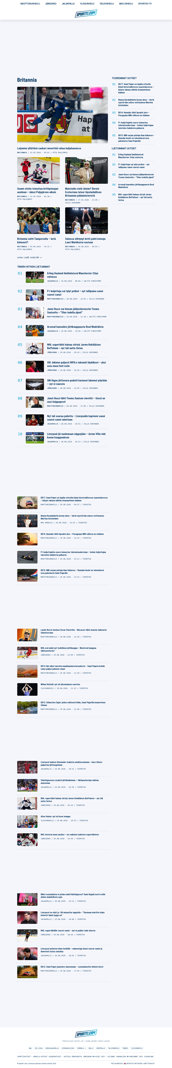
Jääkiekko (50, 3)
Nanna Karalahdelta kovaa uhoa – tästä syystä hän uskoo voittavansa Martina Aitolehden (72, 517)
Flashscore (148, 1057)
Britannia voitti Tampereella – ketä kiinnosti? (36, 240)
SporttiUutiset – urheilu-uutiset (32, 1057)
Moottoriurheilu (30, 3)
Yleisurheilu (87, 3)
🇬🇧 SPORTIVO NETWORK (133, 1064)
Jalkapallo (68, 3)
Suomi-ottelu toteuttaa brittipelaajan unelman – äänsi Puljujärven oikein (37, 190)
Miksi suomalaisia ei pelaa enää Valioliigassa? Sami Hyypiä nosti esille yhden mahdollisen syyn (73, 895)
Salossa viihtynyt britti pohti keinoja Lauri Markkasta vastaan (85, 240)
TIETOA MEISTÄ (116, 1064)
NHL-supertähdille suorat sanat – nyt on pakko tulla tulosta (68, 930)
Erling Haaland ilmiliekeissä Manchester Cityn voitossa (72, 275)
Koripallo (100, 1048)
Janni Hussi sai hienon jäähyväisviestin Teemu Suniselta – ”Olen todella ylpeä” (73, 310)
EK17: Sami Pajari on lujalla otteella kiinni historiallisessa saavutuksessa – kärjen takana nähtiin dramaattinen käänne (74, 499)
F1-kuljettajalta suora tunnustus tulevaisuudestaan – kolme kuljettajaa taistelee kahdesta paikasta (73, 553)
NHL (30, 1048)
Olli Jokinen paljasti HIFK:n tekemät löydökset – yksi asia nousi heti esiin (76, 364)
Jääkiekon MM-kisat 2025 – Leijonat (99, 1057)
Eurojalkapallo (52, 1048)
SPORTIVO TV (145, 3)
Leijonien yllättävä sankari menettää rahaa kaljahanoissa (49, 148)
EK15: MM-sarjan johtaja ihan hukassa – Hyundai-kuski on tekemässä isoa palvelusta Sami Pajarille (72, 571)
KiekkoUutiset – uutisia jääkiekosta (65, 1057)
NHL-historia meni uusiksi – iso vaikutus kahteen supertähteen (70, 834)
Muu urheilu (126, 3)
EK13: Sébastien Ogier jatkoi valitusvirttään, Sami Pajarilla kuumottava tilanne (73, 704)
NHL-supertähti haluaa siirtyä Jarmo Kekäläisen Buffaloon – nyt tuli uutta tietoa (74, 346)
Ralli (91, 1048)
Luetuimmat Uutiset (124, 148)
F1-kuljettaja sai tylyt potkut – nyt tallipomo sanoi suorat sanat (75, 293)
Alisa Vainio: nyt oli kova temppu (55, 816)
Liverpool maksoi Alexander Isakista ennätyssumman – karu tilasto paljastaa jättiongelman (71, 763)
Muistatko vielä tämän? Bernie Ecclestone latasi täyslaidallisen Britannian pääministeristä (83, 192)
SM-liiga (38, 1048)
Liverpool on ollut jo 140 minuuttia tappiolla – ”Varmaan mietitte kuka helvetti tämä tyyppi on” (72, 914)
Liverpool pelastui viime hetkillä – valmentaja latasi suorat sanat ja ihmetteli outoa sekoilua (71, 950)
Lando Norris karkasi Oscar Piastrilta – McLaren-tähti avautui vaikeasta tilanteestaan (74, 631)
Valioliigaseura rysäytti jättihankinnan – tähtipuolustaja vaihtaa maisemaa (70, 781)
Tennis (125, 1048)
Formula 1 (81, 1048)
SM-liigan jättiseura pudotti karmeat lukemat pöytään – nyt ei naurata (77, 382)
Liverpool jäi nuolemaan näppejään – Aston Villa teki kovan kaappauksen (76, 435)
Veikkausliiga (68, 1048)
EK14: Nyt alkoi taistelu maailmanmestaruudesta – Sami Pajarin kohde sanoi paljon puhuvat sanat (73, 667)
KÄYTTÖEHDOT (149, 1064)
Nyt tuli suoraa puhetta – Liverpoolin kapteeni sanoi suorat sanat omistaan (76, 418)
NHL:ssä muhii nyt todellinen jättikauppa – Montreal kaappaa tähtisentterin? (68, 649)
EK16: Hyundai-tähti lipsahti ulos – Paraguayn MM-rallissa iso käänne (72, 534)
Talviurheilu (107, 3)
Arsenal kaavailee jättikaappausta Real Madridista (75, 326)
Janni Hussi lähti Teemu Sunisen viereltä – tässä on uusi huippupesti (76, 400)
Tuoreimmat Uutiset (124, 78)
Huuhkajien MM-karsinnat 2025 (129, 1057)
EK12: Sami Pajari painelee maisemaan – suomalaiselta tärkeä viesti (72, 967)
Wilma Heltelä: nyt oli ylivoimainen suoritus (60, 684)
